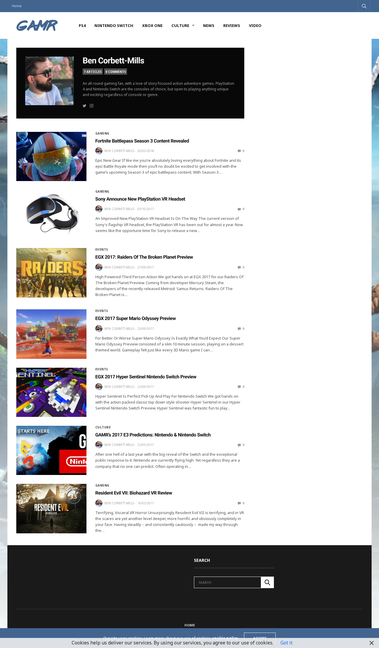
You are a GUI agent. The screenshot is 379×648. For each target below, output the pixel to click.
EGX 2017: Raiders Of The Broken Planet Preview (144, 257)
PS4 (82, 25)
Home (17, 6)
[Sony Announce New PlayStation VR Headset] (51, 214)
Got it (286, 642)
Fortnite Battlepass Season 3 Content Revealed (142, 141)
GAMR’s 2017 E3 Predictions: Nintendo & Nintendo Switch (153, 435)
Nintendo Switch (113, 25)
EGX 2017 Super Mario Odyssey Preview (135, 318)
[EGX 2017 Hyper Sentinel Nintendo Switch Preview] (51, 392)
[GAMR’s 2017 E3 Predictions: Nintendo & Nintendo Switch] (51, 450)
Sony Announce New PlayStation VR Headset (140, 199)
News (208, 25)
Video (255, 25)
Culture (180, 25)
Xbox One (152, 25)
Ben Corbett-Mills (113, 60)
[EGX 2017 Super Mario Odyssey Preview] (51, 334)
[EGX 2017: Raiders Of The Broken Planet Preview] (51, 272)
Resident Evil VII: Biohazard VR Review (133, 493)
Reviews (231, 25)
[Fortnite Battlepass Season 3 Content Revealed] (51, 156)
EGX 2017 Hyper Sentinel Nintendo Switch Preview (145, 377)
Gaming (102, 133)
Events (101, 249)
